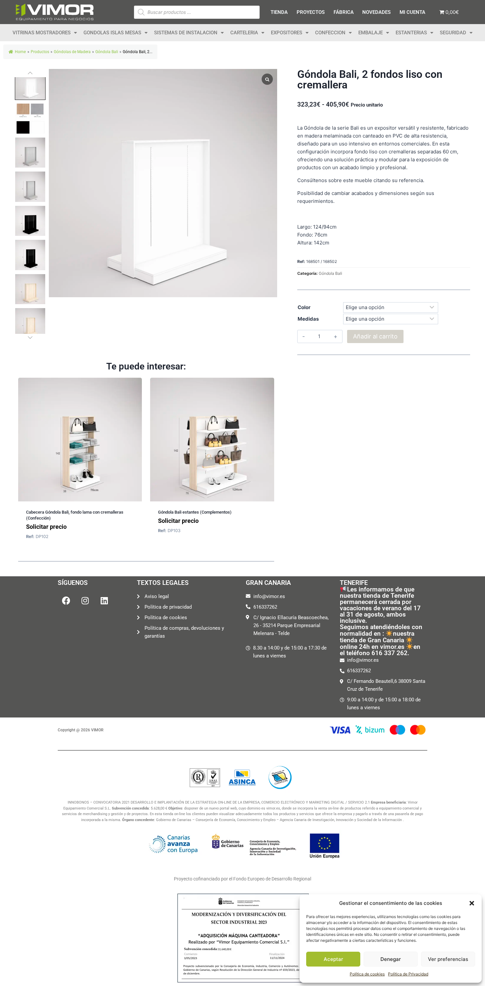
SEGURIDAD (453, 33)
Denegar (390, 959)
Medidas (308, 319)
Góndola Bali (330, 273)
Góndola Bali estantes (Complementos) (195, 512)
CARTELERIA (244, 33)
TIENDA (279, 12)
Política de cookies (367, 973)
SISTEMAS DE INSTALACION (185, 33)
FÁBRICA (344, 12)
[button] (472, 903)
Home (20, 51)
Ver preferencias (448, 959)
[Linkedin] (104, 600)
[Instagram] (85, 600)
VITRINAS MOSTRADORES (42, 33)
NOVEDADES (376, 12)
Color (304, 307)
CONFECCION (330, 33)
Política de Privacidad (408, 973)
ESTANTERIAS (411, 33)
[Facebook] (66, 600)
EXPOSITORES (286, 33)
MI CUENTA (412, 12)
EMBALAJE (370, 33)
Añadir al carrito (375, 336)
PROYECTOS (311, 12)
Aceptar (333, 959)
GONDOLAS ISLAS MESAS (112, 33)
